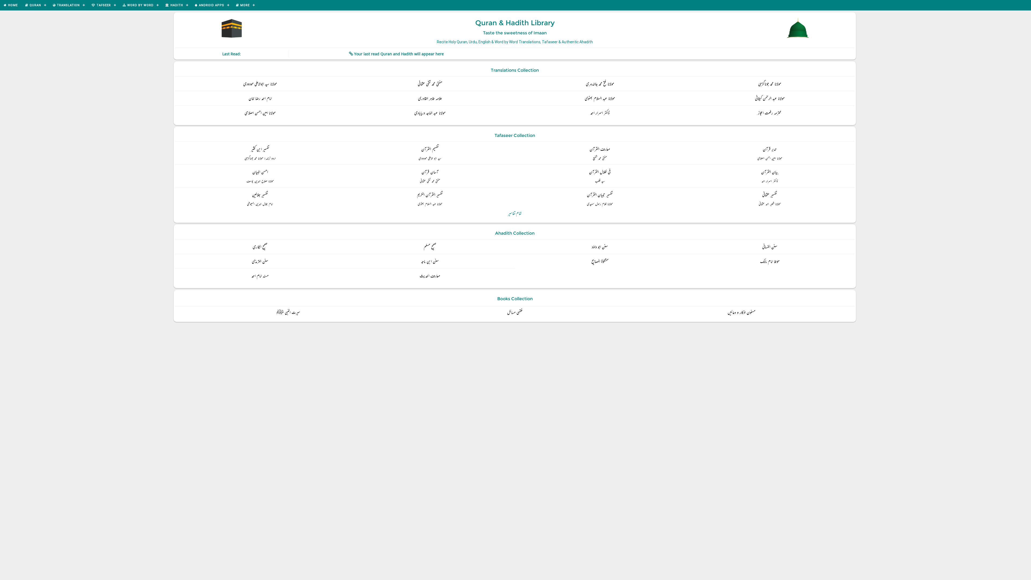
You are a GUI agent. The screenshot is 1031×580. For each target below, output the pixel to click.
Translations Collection (515, 70)
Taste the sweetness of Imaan (515, 32)
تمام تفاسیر (515, 214)
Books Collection (515, 298)
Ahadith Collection (515, 233)
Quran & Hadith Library (515, 23)
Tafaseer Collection (515, 135)
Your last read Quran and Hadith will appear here (399, 53)
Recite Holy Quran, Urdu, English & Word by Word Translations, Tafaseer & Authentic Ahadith (515, 41)
